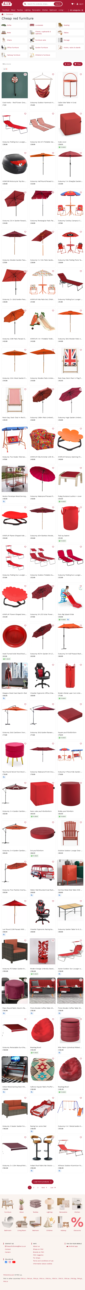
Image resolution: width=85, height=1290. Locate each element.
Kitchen (45, 10)
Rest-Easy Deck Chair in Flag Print (70, 378)
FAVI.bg (73, 1278)
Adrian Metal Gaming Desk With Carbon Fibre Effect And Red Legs (26, 1087)
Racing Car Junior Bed (38, 1126)
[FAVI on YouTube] (13, 1262)
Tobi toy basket (63, 536)
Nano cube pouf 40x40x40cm (41, 811)
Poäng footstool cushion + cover (70, 496)
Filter (79, 64)
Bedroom (35, 1230)
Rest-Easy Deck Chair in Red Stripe (15, 417)
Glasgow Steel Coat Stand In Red (14, 693)
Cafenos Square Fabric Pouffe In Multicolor (46, 1087)
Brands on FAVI (38, 1252)
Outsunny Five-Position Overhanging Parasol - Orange (22, 890)
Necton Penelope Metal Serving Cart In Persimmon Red (22, 496)
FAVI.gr (79, 1278)
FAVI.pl (36, 1278)
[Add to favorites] (25, 74)
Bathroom (53, 10)
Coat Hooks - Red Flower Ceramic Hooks (17, 103)
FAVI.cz (23, 1278)
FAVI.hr (55, 1278)
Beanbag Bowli (35, 1047)
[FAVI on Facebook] (6, 1262)
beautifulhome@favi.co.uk (16, 1246)
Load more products (41, 1182)
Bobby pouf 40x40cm (65, 811)
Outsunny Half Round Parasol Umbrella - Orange (48, 181)
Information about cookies (42, 1264)
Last (51, 1187)
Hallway (63, 1230)
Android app (73, 1246)
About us (36, 1246)
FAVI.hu (48, 1278)
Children (49, 1230)
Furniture (5, 10)
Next (43, 1187)
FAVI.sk (29, 1278)
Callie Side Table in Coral (67, 103)
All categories (75, 10)
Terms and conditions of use (43, 1261)
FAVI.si (5, 1281)
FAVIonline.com (8, 1275)
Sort (68, 64)
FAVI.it (61, 1278)
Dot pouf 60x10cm (36, 851)
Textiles (20, 10)
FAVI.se (67, 1278)
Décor (13, 10)
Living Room (63, 10)
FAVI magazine (38, 1255)
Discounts (77, 1230)
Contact (8, 1249)
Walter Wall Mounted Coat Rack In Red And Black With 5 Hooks (53, 890)
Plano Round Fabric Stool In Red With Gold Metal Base (22, 1008)
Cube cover (62, 142)
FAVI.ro (42, 1278)
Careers (7, 1252)
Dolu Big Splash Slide (66, 614)
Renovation (36, 10)
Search (57, 4)
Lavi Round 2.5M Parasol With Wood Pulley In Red (20, 929)
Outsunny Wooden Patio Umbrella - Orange (46, 378)
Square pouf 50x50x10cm (67, 732)
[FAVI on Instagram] (10, 1262)
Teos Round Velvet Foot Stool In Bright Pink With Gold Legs (24, 772)
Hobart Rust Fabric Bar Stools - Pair (43, 1166)
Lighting (27, 10)
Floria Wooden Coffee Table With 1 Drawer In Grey (48, 1008)
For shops (36, 1258)
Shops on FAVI (38, 1249)
